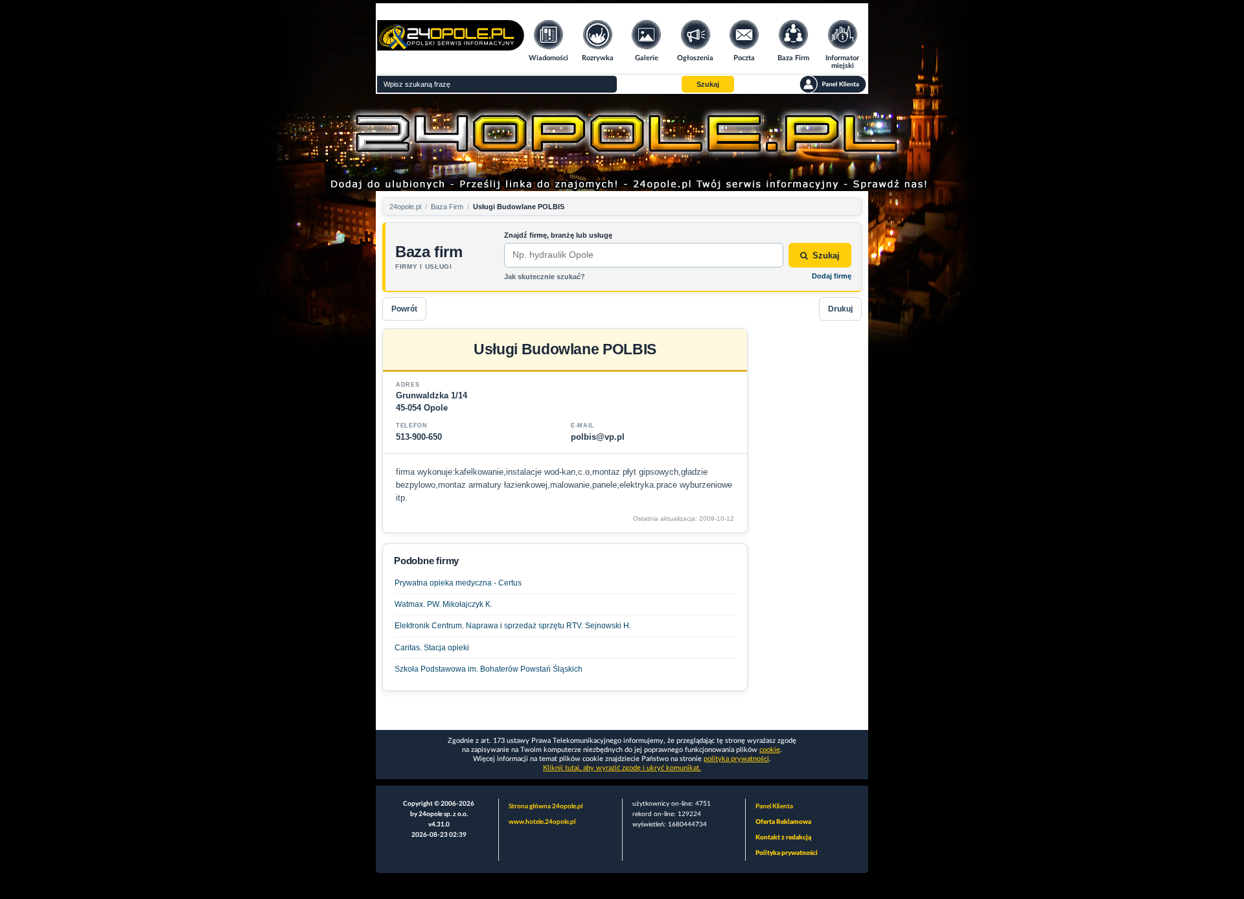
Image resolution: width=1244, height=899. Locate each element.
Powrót (404, 308)
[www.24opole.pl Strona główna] (450, 46)
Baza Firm (447, 207)
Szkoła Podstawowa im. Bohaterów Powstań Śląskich (488, 669)
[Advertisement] (810, 522)
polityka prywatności (736, 758)
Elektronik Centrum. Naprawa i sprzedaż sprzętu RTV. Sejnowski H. (513, 625)
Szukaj (826, 255)
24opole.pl (405, 207)
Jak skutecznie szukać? (544, 276)
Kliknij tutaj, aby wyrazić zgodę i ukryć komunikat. (622, 767)
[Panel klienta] (833, 84)
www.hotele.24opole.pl (542, 822)
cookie (769, 749)
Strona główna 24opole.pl (545, 806)
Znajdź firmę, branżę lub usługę (558, 235)
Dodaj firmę (831, 276)
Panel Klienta (774, 806)
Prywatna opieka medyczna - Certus (458, 582)
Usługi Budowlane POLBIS (518, 207)
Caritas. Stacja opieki (432, 647)
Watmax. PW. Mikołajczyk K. (443, 604)
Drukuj (840, 308)
